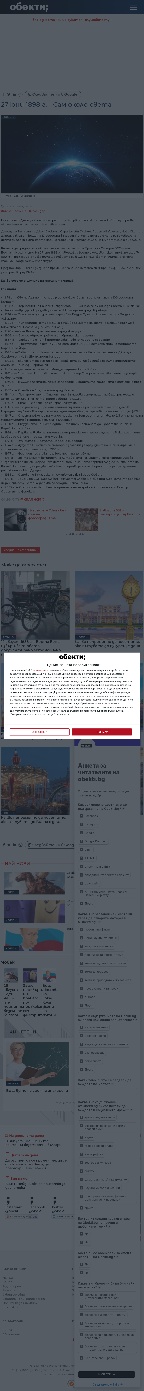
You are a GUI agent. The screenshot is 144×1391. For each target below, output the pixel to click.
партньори (39, 670)
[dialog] (72, 696)
